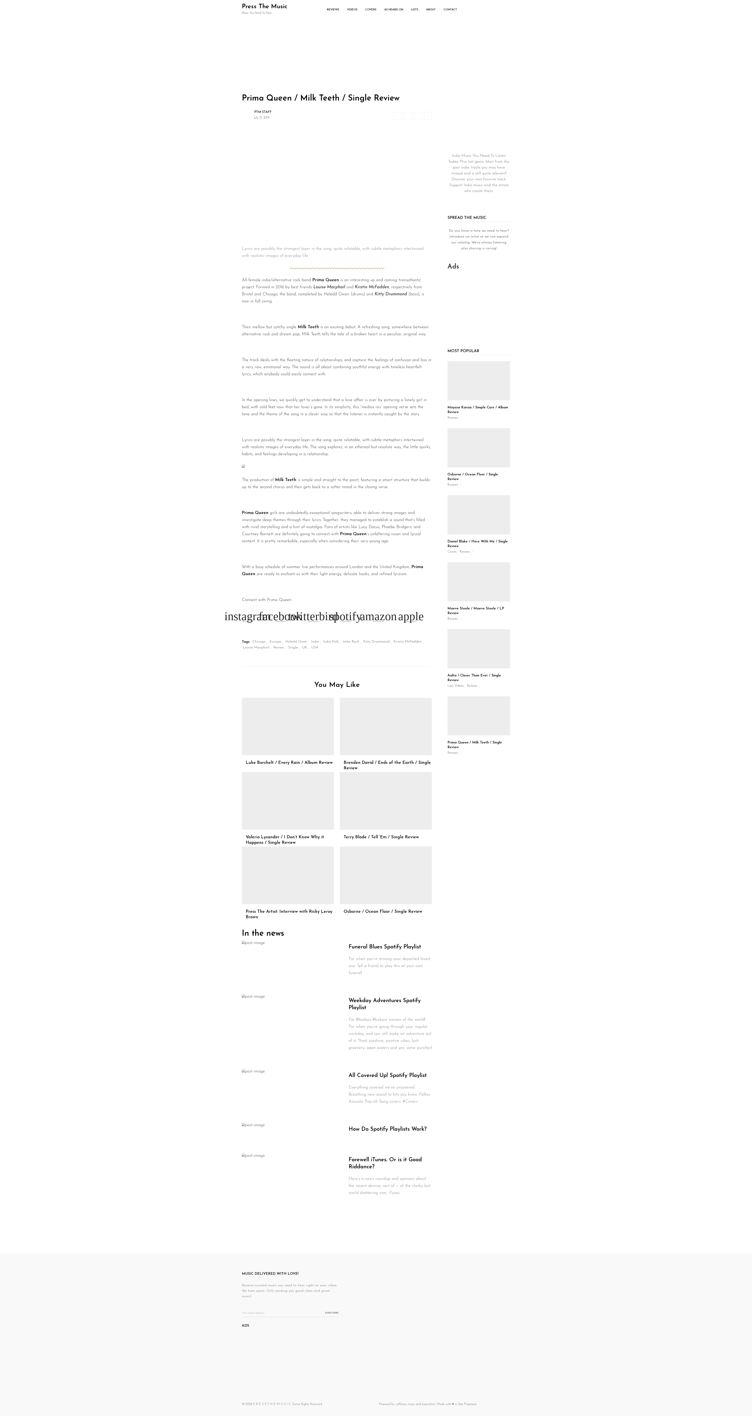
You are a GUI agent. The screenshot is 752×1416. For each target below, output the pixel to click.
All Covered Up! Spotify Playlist (388, 1075)
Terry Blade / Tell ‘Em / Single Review (381, 837)
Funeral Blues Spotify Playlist (385, 947)
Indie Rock (351, 642)
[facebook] (397, 116)
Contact (450, 9)
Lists (414, 9)
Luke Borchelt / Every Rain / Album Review (289, 763)
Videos (352, 9)
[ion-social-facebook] (476, 201)
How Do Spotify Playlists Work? (388, 1129)
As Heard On (393, 9)
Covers (370, 9)
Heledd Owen (296, 642)
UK (304, 647)
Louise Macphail (256, 647)
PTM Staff (263, 112)
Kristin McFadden (408, 642)
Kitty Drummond (376, 642)
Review (278, 647)
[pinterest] (428, 116)
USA (314, 647)
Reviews (333, 9)
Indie (315, 642)
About (431, 9)
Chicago (259, 642)
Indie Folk (331, 642)
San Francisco (467, 1404)
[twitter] (408, 116)
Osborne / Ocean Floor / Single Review (383, 911)
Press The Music (264, 7)
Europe (275, 642)
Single (293, 647)
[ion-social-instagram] (486, 201)
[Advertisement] (376, 49)
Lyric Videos (455, 685)
